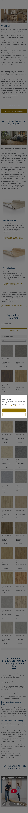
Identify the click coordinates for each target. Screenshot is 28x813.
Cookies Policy (14, 405)
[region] (14, 406)
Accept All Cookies (14, 410)
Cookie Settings (14, 414)
